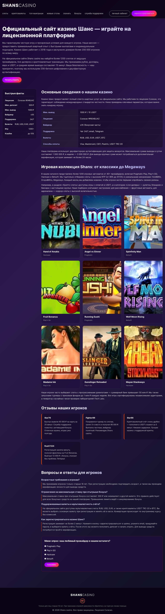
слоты (5, 13)
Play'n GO (51, 550)
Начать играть (12, 80)
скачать (67, 13)
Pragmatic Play (53, 546)
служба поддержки (94, 13)
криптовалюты (19, 13)
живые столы (53, 13)
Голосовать (51, 565)
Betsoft (49, 559)
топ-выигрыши (36, 13)
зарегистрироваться (144, 13)
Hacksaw (50, 554)
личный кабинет (119, 13)
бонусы (77, 13)
